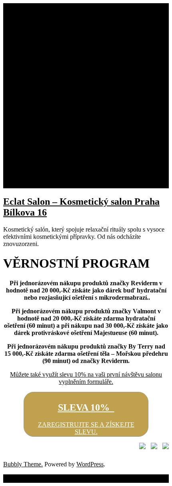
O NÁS (29, 33)
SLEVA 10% (86, 407)
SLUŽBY (32, 119)
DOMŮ (29, 25)
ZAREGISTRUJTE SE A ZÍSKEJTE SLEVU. (86, 428)
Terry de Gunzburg (59, 69)
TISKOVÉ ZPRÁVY (63, 141)
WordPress (90, 464)
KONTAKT (35, 184)
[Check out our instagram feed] (164, 447)
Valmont (45, 76)
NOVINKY (34, 170)
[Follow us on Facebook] (141, 447)
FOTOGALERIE (57, 162)
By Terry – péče (55, 98)
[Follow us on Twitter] (152, 447)
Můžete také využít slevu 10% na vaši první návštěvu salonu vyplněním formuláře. (86, 378)
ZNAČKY (33, 40)
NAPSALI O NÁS (59, 148)
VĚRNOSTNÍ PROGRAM (54, 177)
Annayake (48, 83)
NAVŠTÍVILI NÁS (60, 155)
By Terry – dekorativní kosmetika (77, 112)
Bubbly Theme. (23, 464)
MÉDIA (29, 126)
